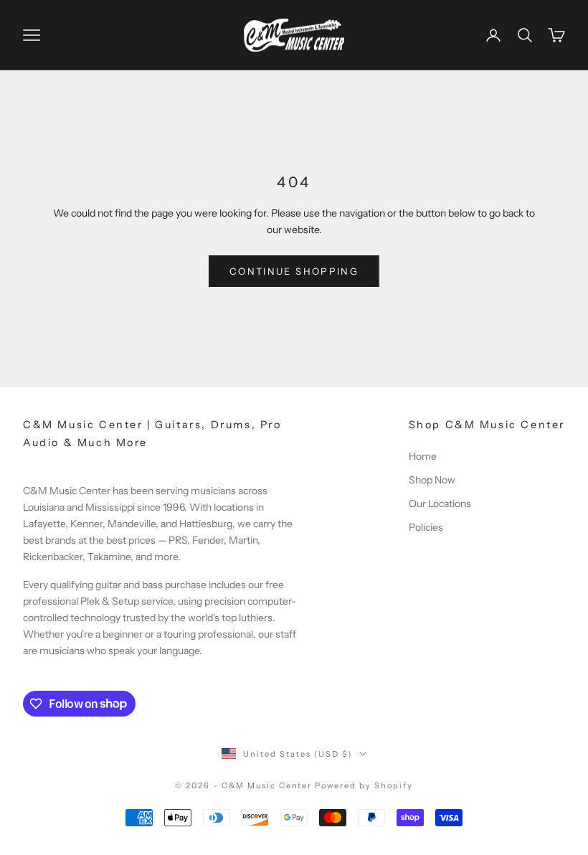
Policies (426, 527)
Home (423, 456)
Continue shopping (294, 271)
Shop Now (432, 479)
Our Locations (440, 503)
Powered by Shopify (364, 785)
